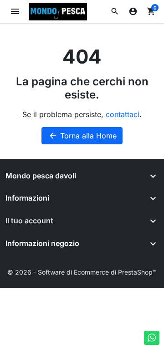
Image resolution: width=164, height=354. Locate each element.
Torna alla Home (82, 135)
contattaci (122, 114)
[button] (115, 11)
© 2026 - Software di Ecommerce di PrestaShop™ (82, 272)
